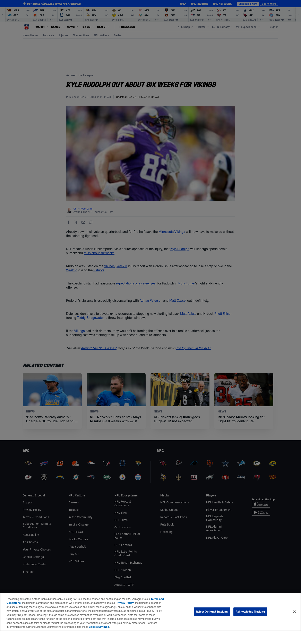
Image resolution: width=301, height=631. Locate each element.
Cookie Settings (99, 626)
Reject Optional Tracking (212, 611)
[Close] (294, 611)
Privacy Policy (125, 602)
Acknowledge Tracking (250, 611)
